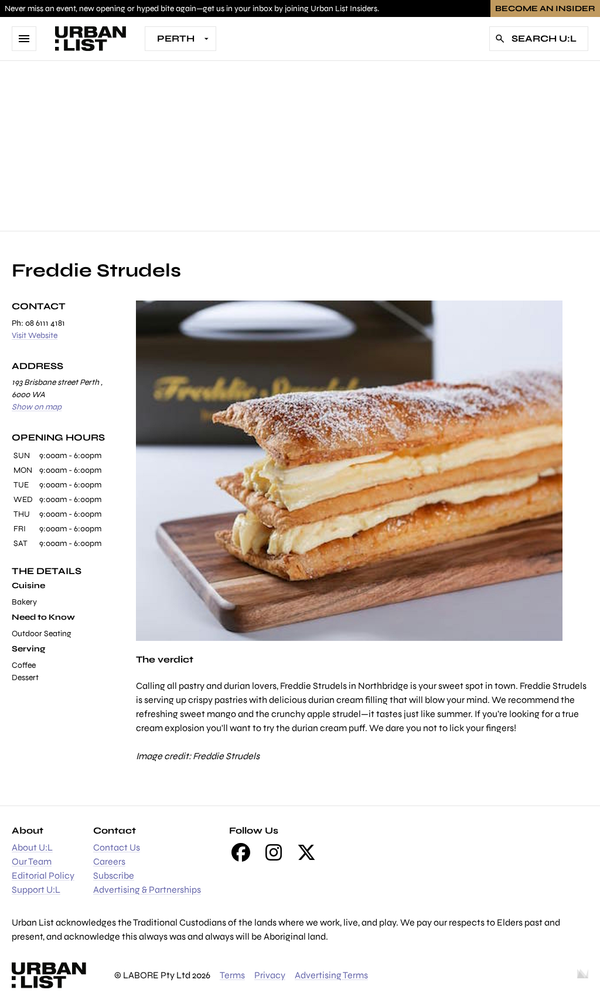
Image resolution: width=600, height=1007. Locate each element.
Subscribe (113, 875)
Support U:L (36, 889)
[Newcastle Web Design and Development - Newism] (582, 975)
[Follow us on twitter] (306, 852)
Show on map (37, 407)
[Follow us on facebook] (241, 852)
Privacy (269, 975)
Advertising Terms (331, 975)
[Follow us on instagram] (273, 852)
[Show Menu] (24, 38)
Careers (109, 861)
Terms (232, 975)
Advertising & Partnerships (147, 889)
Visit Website (34, 335)
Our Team (32, 861)
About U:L (32, 847)
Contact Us (116, 847)
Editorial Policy (43, 875)
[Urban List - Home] (90, 38)
